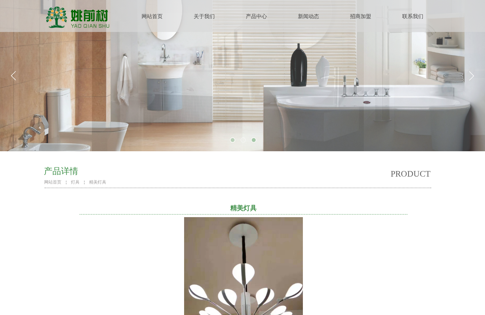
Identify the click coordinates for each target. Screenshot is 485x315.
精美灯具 (97, 182)
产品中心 (256, 16)
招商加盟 (360, 16)
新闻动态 (308, 16)
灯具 (75, 182)
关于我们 (204, 16)
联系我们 (412, 16)
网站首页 (152, 16)
